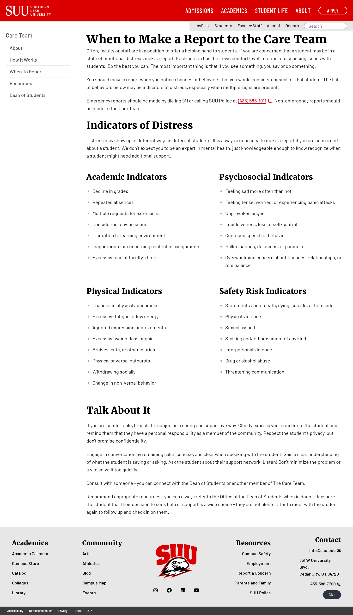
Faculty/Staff (249, 25)
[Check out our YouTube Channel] (197, 590)
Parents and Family (253, 582)
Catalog (19, 573)
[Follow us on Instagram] (155, 590)
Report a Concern (254, 573)
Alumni (273, 25)
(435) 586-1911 (252, 100)
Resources (21, 83)
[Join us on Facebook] (169, 590)
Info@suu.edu (322, 550)
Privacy (62, 610)
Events (89, 592)
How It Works (23, 60)
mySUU (202, 25)
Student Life (271, 10)
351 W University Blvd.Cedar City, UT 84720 (319, 567)
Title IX (77, 610)
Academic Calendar (30, 553)
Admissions (199, 10)
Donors (292, 25)
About (303, 10)
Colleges (20, 582)
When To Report (26, 71)
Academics (234, 10)
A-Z (89, 610)
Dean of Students (28, 95)
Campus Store (25, 563)
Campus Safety (256, 553)
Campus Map (94, 582)
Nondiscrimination (41, 610)
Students (223, 25)
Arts (86, 553)
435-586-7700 (323, 583)
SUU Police (260, 592)
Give (332, 595)
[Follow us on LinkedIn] (183, 590)
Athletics (91, 563)
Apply (333, 10)
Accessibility (15, 610)
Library (19, 592)
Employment (259, 563)
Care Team (19, 35)
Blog (86, 573)
